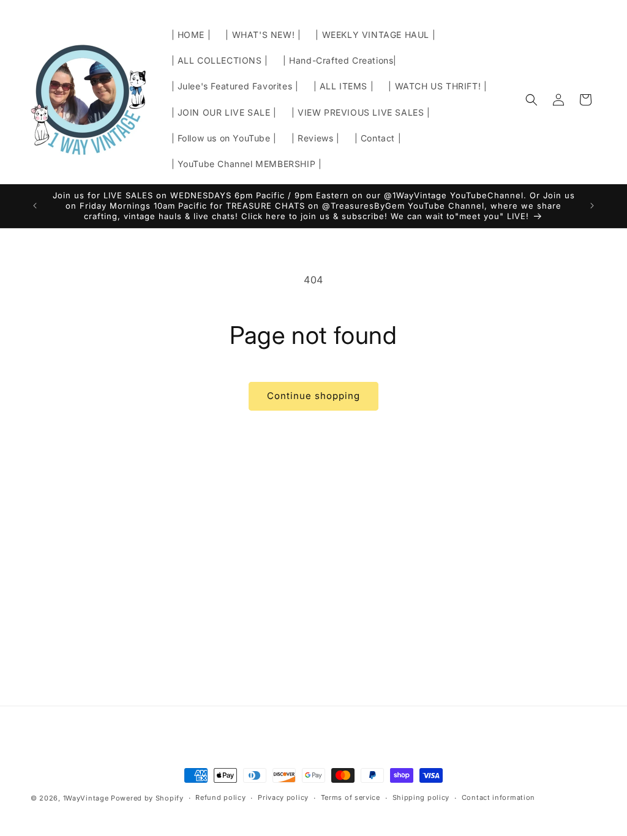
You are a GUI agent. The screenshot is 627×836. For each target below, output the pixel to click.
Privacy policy (283, 797)
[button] (531, 99)
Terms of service (350, 797)
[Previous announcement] (34, 205)
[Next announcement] (592, 205)
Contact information (498, 797)
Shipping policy (421, 797)
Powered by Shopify (147, 798)
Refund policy (220, 797)
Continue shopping (313, 395)
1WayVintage (86, 798)
